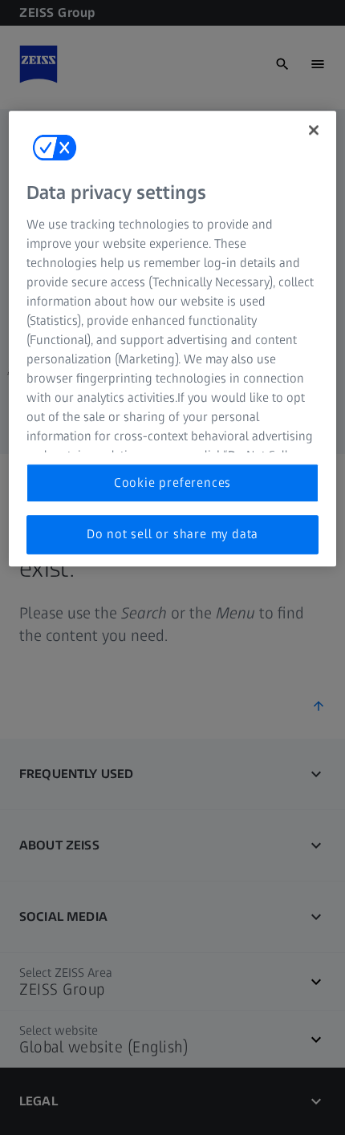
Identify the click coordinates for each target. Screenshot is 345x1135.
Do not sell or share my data (172, 533)
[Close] (313, 130)
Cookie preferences (172, 482)
